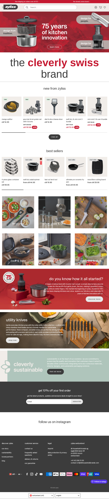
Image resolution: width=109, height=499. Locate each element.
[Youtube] (41, 474)
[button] (50, 7)
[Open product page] (76, 106)
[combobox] (41, 495)
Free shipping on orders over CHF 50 (26, 1)
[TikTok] (36, 474)
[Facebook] (27, 474)
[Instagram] (31, 474)
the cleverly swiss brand (81, 1)
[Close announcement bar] (106, 1)
